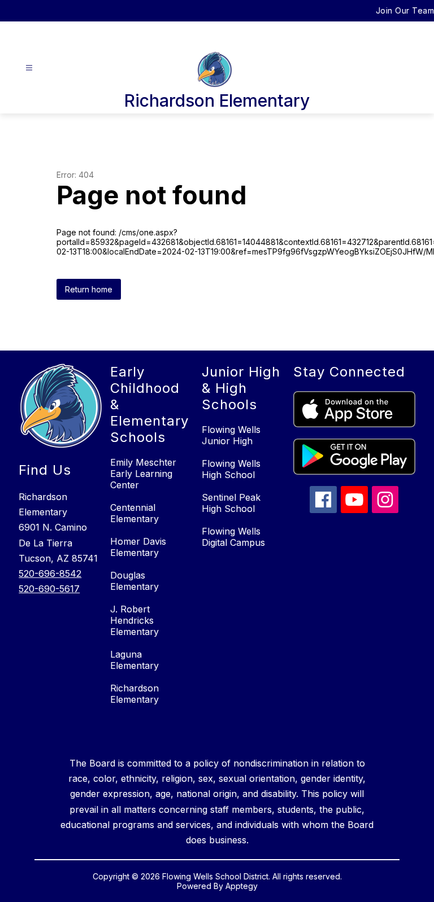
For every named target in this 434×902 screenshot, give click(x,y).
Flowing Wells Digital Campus (233, 537)
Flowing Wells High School (231, 469)
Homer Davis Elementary (138, 547)
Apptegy (241, 886)
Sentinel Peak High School (231, 503)
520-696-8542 (50, 573)
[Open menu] (29, 68)
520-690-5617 (49, 588)
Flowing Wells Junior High (231, 435)
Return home (88, 289)
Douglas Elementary (134, 581)
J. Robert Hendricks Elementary (134, 620)
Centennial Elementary (134, 513)
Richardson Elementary (134, 693)
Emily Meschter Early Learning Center (143, 474)
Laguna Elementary (134, 660)
